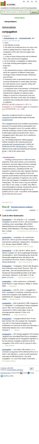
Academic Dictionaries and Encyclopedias (19, 8)
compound (5, 117)
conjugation (6, 237)
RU (24, 1)
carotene (29, 140)
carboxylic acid (7, 144)
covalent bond (7, 120)
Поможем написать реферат (22, 207)
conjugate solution (11, 210)
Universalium (19, 18)
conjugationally (25, 38)
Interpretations (11, 22)
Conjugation (6, 219)
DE (28, 1)
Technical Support (11, 369)
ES (32, 1)
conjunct (32, 210)
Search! (34, 12)
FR (36, 1)
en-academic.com (8, 3)
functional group (18, 144)
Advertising (20, 369)
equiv (25, 107)
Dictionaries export (5, 373)
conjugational (9, 38)
